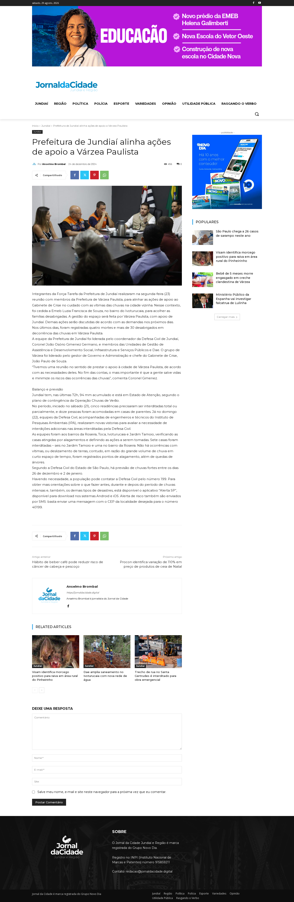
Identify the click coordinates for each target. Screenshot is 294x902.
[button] (257, 114)
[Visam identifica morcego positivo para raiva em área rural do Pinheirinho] (55, 651)
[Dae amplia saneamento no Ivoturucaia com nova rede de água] (107, 651)
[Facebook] (253, 3)
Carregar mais (226, 316)
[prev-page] (34, 690)
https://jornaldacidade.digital (83, 592)
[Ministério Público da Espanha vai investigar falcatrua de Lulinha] (202, 300)
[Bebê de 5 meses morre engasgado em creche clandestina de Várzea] (202, 279)
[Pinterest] (94, 175)
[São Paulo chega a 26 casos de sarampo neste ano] (202, 237)
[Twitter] (84, 175)
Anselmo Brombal (54, 164)
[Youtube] (259, 3)
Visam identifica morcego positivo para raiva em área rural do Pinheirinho (55, 675)
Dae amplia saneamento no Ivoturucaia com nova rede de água (105, 675)
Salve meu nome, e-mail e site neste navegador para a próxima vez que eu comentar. (101, 792)
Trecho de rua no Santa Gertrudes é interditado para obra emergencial (155, 675)
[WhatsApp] (104, 175)
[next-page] (41, 690)
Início (35, 125)
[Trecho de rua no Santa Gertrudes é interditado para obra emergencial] (158, 651)
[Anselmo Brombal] (35, 164)
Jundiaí (45, 125)
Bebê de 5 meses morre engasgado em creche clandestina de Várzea (234, 278)
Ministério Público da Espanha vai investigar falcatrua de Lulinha (233, 299)
